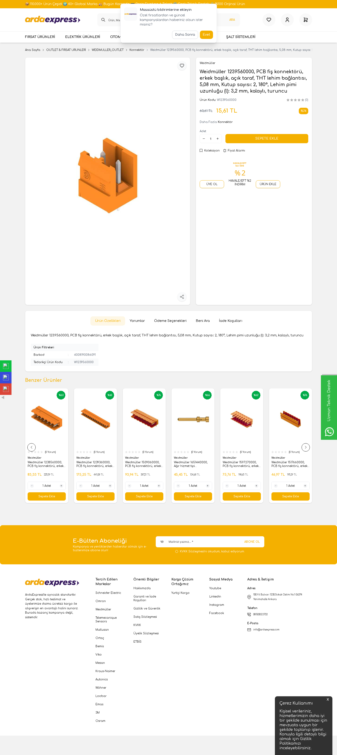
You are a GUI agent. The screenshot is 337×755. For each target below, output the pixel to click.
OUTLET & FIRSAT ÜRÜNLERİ (66, 50)
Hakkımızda (142, 588)
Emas (99, 704)
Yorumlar (137, 321)
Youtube (215, 588)
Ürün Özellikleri (108, 321)
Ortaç (99, 638)
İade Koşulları (230, 321)
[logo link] (52, 19)
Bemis (99, 646)
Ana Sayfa (32, 50)
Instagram (216, 604)
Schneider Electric (108, 593)
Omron (100, 601)
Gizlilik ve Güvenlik (146, 608)
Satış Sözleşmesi (145, 616)
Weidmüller (35, 458)
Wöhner (100, 687)
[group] (107, 181)
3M (97, 712)
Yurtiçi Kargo (180, 593)
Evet (206, 34)
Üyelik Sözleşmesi (146, 633)
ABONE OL (252, 541)
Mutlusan (102, 629)
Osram (100, 721)
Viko (98, 654)
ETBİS (137, 641)
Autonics (101, 679)
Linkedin (215, 596)
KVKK (137, 625)
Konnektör (137, 50)
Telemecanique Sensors (106, 619)
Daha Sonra (185, 34)
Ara (232, 19)
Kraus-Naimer (105, 671)
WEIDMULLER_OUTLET (108, 50)
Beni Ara (203, 321)
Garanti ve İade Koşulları (144, 598)
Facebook (216, 613)
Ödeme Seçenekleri (170, 321)
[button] (31, 447)
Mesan (100, 663)
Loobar (101, 696)
